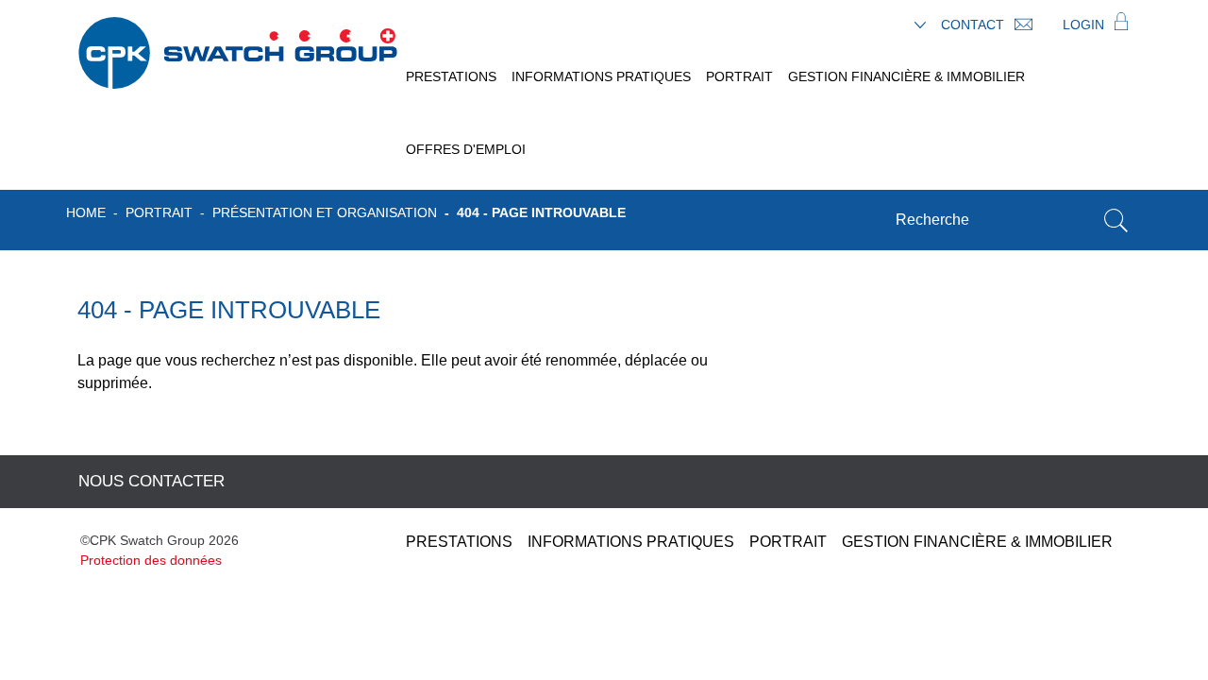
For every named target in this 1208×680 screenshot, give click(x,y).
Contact (974, 24)
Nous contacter (151, 481)
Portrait (739, 76)
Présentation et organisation (324, 212)
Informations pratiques (601, 76)
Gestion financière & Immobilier (906, 76)
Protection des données (151, 560)
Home (86, 212)
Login (1085, 24)
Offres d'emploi (466, 149)
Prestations (451, 76)
